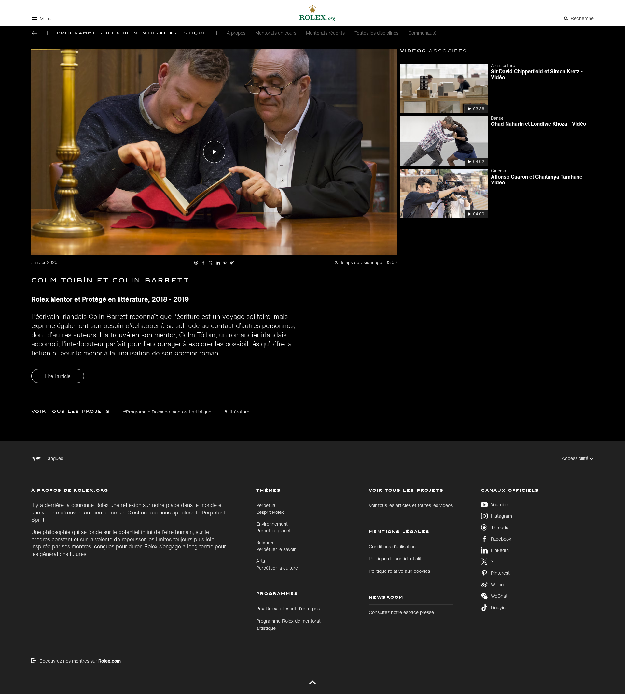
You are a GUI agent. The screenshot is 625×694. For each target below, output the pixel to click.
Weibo (497, 584)
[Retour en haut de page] (312, 682)
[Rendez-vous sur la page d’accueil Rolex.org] (312, 13)
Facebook (501, 539)
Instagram (501, 516)
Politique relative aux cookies (399, 571)
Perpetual (270, 508)
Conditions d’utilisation (392, 546)
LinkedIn (500, 550)
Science (276, 545)
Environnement (273, 527)
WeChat (499, 596)
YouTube (499, 504)
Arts (277, 564)
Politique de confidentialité (396, 558)
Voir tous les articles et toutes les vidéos (411, 505)
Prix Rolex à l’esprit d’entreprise (289, 608)
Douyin (498, 607)
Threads (499, 527)
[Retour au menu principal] (34, 33)
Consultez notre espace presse (401, 612)
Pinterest (500, 573)
